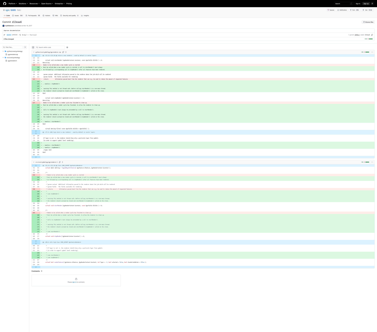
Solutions (22, 4)
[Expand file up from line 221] (36, 243)
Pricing (69, 4)
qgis (7, 10)
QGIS (13, 10)
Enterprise (59, 4)
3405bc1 (357, 35)
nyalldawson (9, 25)
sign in (74, 282)
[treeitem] (14, 53)
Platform (12, 4)
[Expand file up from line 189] (36, 133)
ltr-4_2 (24, 35)
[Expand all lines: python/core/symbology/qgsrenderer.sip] (66, 52)
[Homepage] (4, 3)
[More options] (372, 52)
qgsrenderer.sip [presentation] (13, 54)
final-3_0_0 (33, 35)
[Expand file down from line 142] (36, 131)
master (9, 35)
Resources (34, 4)
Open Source (46, 4)
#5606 (15, 35)
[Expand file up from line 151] (36, 165)
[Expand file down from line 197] (36, 157)
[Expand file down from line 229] (36, 267)
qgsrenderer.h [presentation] (12, 61)
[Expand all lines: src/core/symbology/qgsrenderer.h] (62, 162)
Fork (355, 10)
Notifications (343, 10)
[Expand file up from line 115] (36, 55)
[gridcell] (203, 55)
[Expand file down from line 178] (36, 241)
